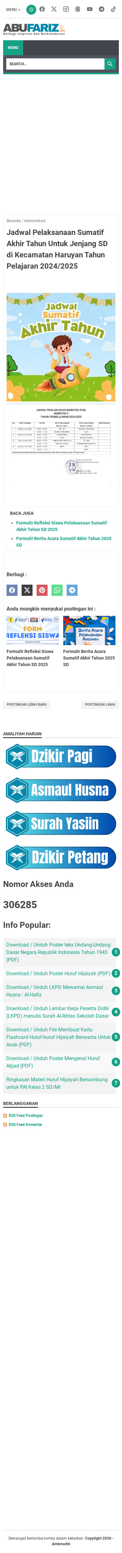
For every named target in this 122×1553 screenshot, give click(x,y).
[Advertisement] (61, 138)
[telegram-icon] (101, 9)
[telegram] (72, 590)
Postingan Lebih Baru (27, 705)
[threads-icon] (78, 9)
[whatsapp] (57, 590)
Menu (11, 9)
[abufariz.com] (34, 29)
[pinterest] (42, 590)
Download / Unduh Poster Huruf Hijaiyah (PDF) (58, 973)
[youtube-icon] (89, 9)
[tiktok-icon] (113, 9)
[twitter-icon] (54, 9)
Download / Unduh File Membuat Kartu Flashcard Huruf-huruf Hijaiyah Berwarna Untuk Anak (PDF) (58, 1037)
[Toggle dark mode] (31, 10)
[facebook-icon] (42, 9)
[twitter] (27, 590)
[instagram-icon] (66, 9)
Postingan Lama (100, 705)
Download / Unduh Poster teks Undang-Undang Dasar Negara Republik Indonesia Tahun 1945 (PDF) (58, 952)
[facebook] (12, 590)
